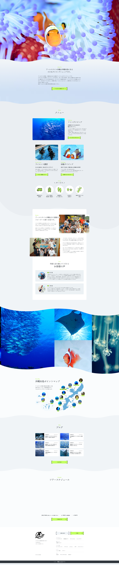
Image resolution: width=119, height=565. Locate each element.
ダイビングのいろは (63, 554)
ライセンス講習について (42, 174)
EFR (75, 546)
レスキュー (71, 546)
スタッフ (63, 550)
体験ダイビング (58, 542)
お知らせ (69, 554)
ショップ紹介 (58, 550)
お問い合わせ (62, 533)
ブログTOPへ (59, 462)
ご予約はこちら (59, 519)
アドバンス (66, 546)
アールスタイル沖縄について (59, 88)
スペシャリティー (81, 546)
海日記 (57, 554)
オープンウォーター (59, 546)
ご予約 (77, 533)
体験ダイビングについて (67, 174)
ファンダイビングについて (74, 137)
